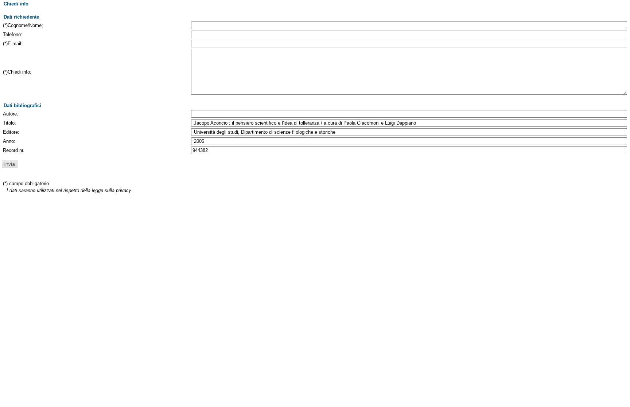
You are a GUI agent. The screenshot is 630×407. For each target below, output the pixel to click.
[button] (10, 164)
